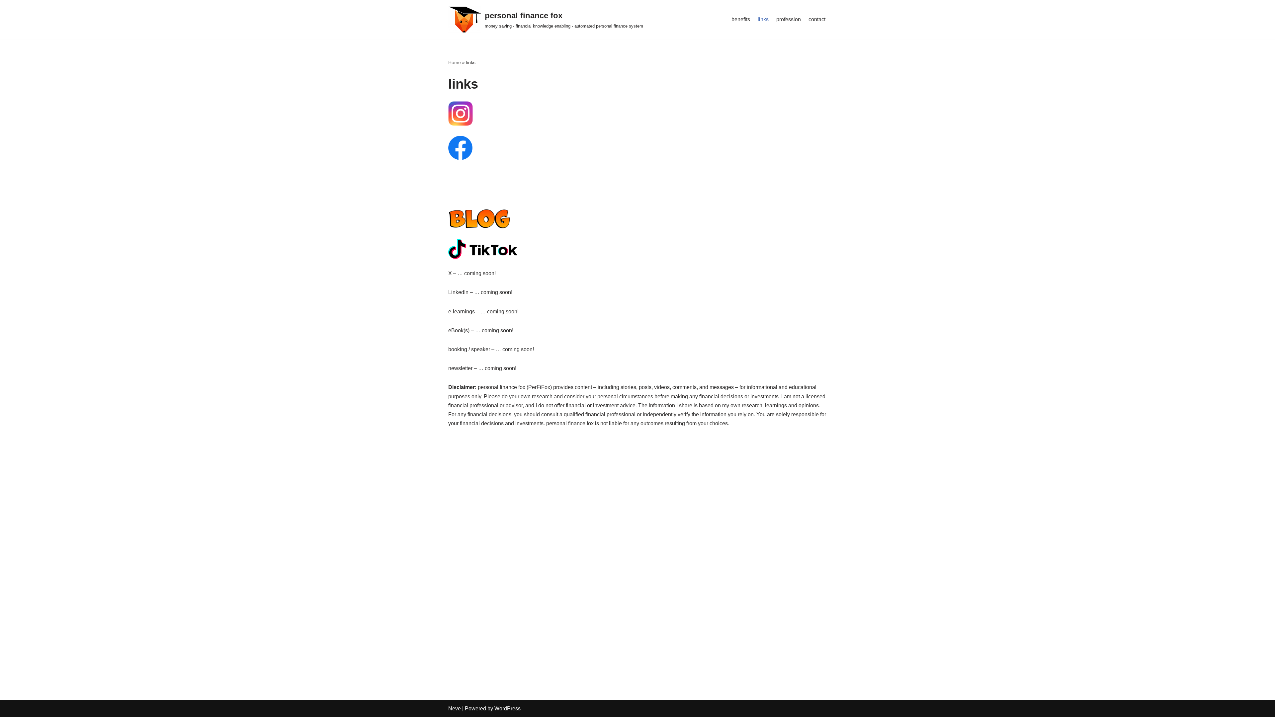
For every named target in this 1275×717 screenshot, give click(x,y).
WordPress (507, 708)
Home (454, 62)
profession (788, 19)
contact (816, 19)
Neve (454, 708)
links (763, 19)
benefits (740, 19)
